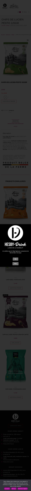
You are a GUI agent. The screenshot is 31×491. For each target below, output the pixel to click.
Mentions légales (22, 488)
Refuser (14, 488)
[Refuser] (29, 485)
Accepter (7, 488)
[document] (15, 245)
